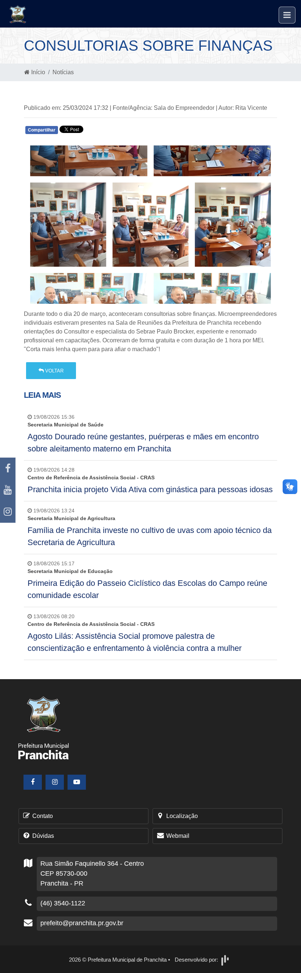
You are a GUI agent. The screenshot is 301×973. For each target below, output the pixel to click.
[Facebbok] (32, 782)
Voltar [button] (54, 371)
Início (37, 72)
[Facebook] (7, 468)
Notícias (63, 72)
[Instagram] (7, 512)
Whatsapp (111, 132)
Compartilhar (41, 130)
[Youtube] (7, 490)
